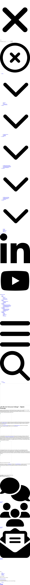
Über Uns (4, 102)
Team (3, 103)
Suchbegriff (1, 41)
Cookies (3, 582)
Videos (4, 229)
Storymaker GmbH (4, 422)
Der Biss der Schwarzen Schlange (9, 436)
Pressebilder (4, 231)
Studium (3, 105)
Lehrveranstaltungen (5, 134)
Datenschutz (3, 573)
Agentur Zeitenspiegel (17, 425)
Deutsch (3, 381)
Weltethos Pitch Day (5, 198)
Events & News (5, 298)
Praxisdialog (3, 168)
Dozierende (4, 135)
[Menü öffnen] (15, 350)
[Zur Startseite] (2, 294)
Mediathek (3, 311)
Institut (2, 73)
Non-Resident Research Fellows (7, 305)
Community (4, 199)
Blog (3, 315)
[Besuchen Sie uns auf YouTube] (15, 293)
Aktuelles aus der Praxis (6, 197)
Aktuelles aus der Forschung (6, 165)
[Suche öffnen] (15, 380)
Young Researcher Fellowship (7, 306)
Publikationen (5, 230)
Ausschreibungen (5, 104)
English (4, 382)
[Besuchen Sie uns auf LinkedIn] (15, 267)
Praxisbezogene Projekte (6, 309)
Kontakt (3, 574)
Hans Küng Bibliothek (6, 167)
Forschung (3, 136)
